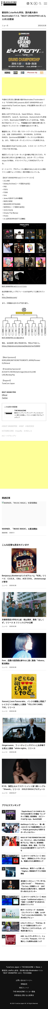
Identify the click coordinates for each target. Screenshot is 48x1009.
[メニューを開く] (45, 3)
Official (4, 395)
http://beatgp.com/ (9, 297)
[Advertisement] (24, 86)
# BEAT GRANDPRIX (9, 426)
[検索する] (40, 3)
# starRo (18, 431)
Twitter (5, 398)
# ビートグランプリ (9, 436)
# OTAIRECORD (8, 431)
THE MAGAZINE (27, 967)
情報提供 (24, 984)
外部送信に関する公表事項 (24, 995)
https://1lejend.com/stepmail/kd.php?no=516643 (21, 346)
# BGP (21, 426)
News (38, 967)
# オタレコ (28, 431)
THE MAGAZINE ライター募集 (24, 992)
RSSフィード (24, 988)
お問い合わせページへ (24, 980)
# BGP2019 (30, 426)
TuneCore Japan (12, 967)
